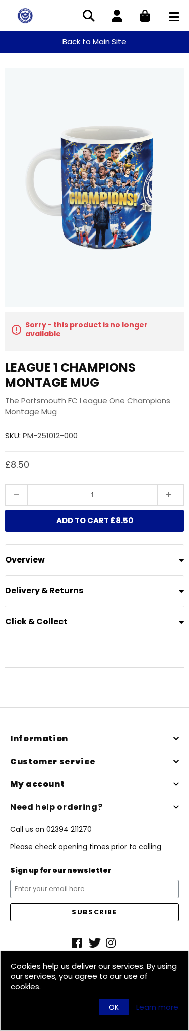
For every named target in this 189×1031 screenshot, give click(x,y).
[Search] (89, 17)
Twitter (95, 943)
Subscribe (94, 912)
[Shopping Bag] (145, 17)
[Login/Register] (117, 17)
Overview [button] (25, 560)
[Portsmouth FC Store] (25, 15)
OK (114, 1007)
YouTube (112, 943)
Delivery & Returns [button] (44, 590)
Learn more (157, 1007)
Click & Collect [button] (36, 621)
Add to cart (94, 520)
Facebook (78, 943)
